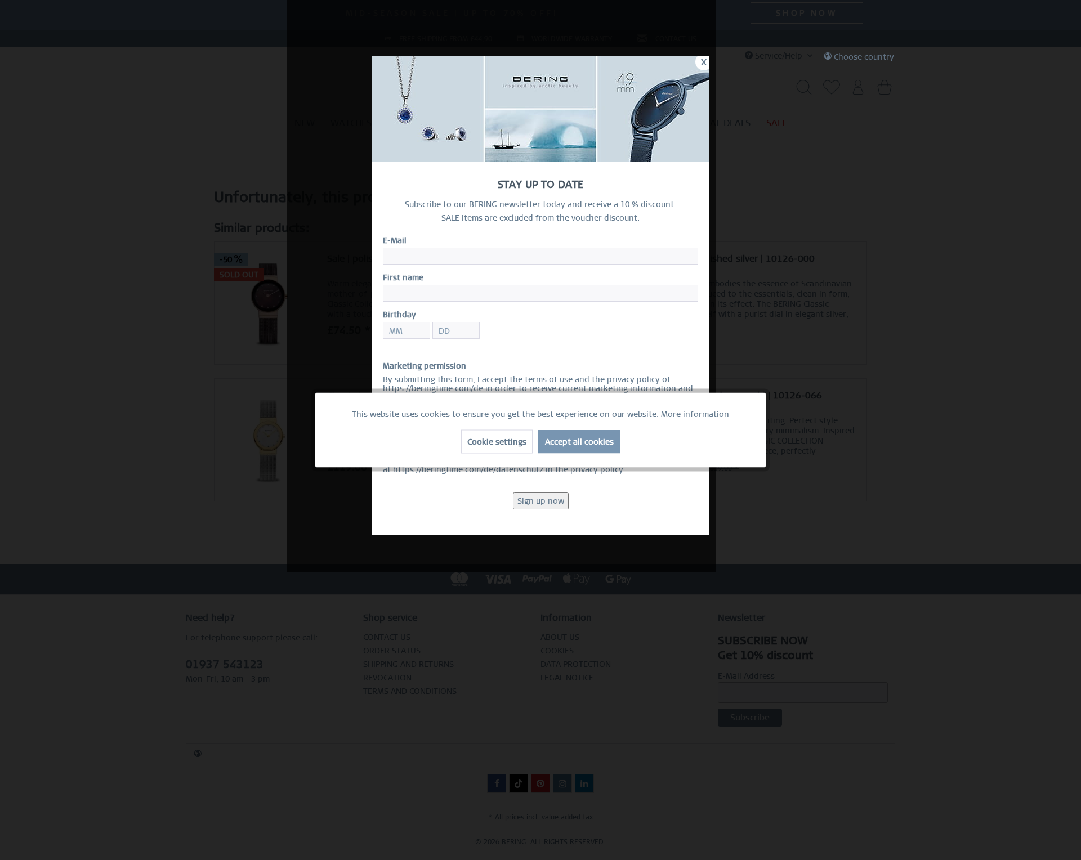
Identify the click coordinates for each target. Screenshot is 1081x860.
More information (695, 414)
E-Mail (395, 240)
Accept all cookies (579, 441)
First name (403, 277)
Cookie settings (496, 441)
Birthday (399, 314)
